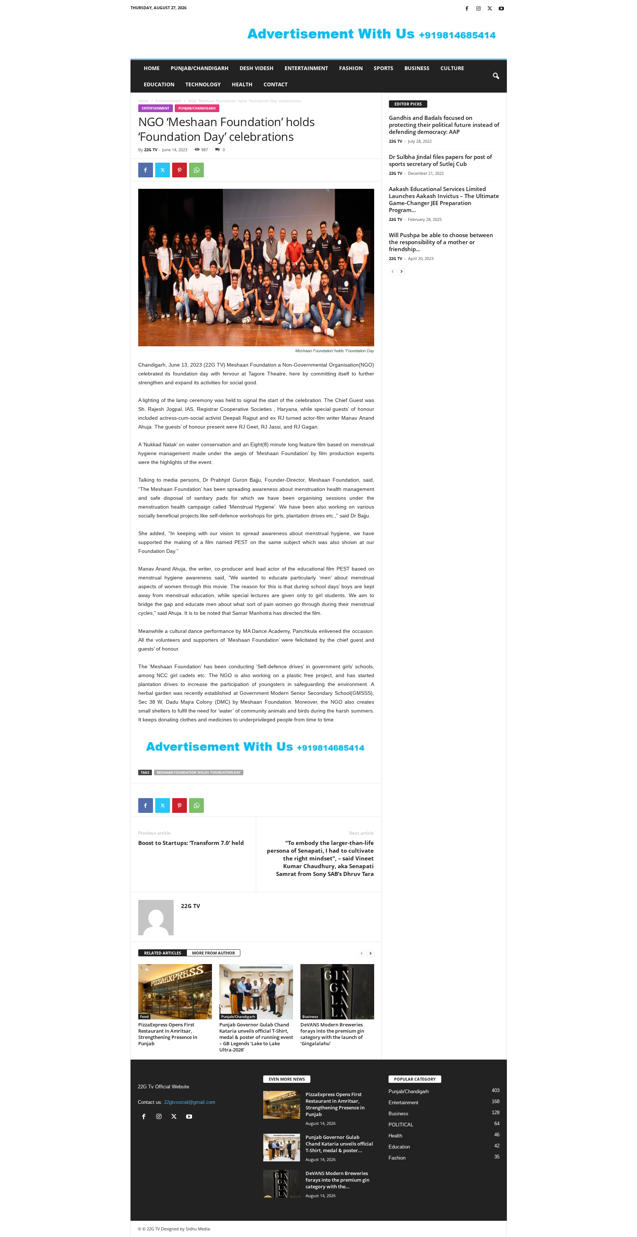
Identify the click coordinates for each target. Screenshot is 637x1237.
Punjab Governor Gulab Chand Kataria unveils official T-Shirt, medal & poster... (339, 1144)
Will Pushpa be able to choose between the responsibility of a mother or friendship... (441, 242)
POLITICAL (401, 1124)
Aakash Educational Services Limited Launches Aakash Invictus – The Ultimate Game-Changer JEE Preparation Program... (444, 199)
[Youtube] (501, 9)
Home (152, 68)
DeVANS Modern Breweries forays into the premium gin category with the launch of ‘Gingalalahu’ (332, 1034)
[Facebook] (467, 9)
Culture (452, 68)
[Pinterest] (179, 170)
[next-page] (370, 953)
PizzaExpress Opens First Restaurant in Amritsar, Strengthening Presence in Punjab (167, 1034)
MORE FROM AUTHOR (213, 953)
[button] (496, 76)
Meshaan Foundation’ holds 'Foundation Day (199, 772)
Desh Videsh (257, 68)
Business (416, 68)
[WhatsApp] (196, 170)
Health (242, 84)
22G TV (150, 149)
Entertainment (306, 68)
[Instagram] (478, 9)
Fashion (351, 68)
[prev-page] (361, 953)
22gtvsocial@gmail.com (189, 1102)
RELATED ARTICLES (162, 953)
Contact (276, 84)
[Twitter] (489, 9)
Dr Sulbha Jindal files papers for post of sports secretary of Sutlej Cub (440, 160)
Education (159, 84)
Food (144, 1016)
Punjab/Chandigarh (200, 68)
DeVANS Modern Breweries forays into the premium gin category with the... (337, 1180)
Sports (383, 68)
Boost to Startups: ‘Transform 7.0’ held (191, 842)
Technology (203, 84)
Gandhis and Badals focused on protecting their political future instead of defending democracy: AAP (444, 124)
